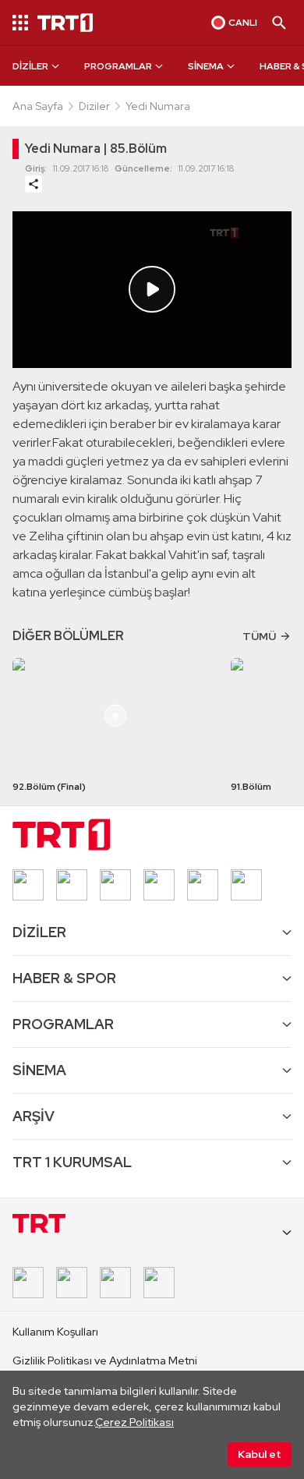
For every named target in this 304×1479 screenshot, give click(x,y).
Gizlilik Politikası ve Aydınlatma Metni (104, 1360)
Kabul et (259, 1454)
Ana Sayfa (37, 106)
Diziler (94, 106)
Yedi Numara (157, 106)
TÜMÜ (259, 636)
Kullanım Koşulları (55, 1332)
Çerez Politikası (134, 1422)
